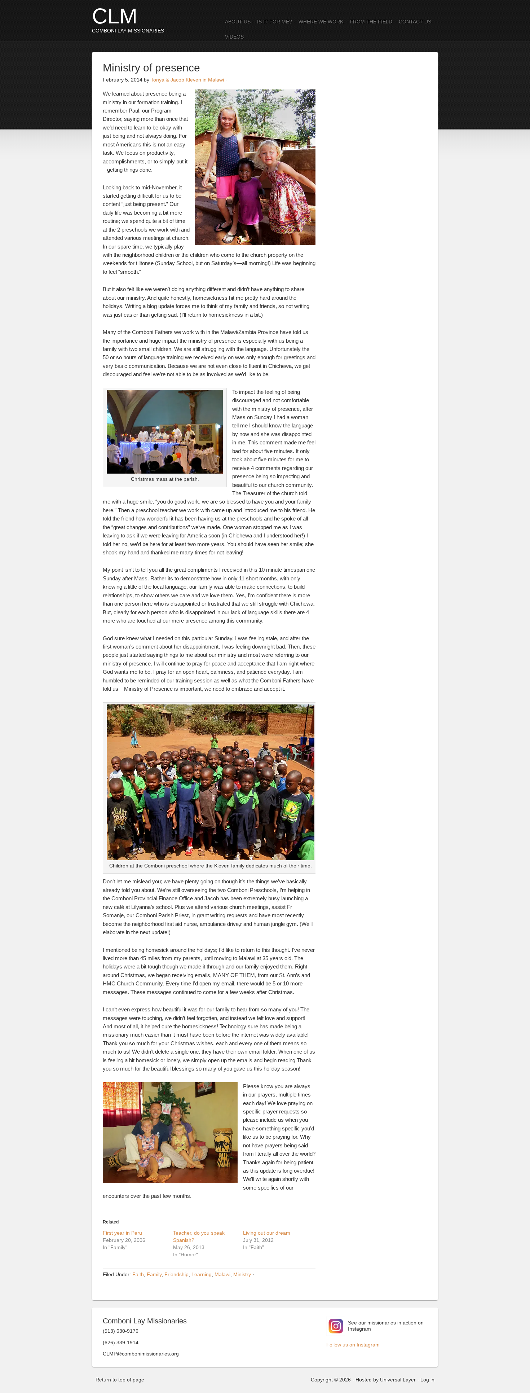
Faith (138, 1274)
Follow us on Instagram (353, 1345)
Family (154, 1274)
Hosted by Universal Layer (385, 1380)
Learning (201, 1274)
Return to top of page (120, 1380)
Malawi (222, 1274)
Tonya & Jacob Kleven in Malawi (187, 80)
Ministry (242, 1274)
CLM (114, 16)
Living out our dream (266, 1233)
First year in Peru (122, 1233)
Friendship (176, 1274)
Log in (427, 1380)
